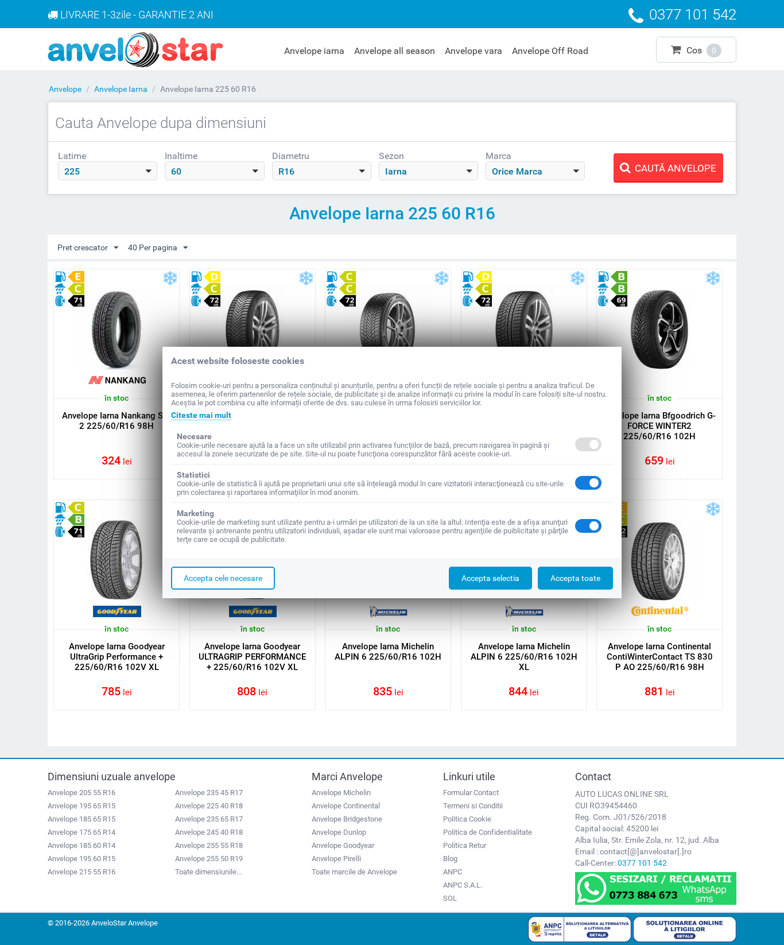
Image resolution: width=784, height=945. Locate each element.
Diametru (290, 155)
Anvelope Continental (346, 805)
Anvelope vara (473, 50)
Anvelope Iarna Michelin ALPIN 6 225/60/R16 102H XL (524, 656)
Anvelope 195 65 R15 (81, 805)
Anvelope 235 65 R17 (209, 819)
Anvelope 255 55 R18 (209, 845)
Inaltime (181, 155)
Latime (72, 155)
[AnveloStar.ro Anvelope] (135, 48)
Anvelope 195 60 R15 (81, 858)
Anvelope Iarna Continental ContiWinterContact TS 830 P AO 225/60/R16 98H (660, 656)
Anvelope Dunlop (339, 832)
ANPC (452, 871)
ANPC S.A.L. (462, 885)
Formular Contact (471, 792)
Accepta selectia (490, 578)
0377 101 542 (642, 862)
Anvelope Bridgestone (347, 819)
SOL (450, 898)
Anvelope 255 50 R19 (209, 858)
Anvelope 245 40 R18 (209, 832)
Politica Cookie (467, 819)
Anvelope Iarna (121, 89)
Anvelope (65, 89)
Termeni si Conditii (473, 805)
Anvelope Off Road (550, 50)
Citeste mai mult (201, 415)
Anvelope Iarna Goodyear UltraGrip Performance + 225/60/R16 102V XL (117, 656)
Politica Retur (464, 845)
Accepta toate (575, 578)
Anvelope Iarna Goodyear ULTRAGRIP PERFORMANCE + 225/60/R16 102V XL (252, 656)
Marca (498, 155)
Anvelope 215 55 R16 (81, 871)
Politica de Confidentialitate (487, 832)
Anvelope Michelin (341, 792)
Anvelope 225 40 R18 (209, 805)
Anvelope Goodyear (343, 845)
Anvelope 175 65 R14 (81, 832)
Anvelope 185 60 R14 (81, 845)
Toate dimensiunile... (208, 871)
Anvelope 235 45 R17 (209, 792)
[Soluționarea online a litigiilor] (684, 928)
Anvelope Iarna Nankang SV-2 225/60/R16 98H (116, 420)
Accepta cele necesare (223, 578)
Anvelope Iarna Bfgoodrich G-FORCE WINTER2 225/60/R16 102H (659, 425)
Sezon (391, 155)
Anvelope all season (394, 50)
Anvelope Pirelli (336, 858)
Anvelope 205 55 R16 (81, 792)
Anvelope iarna (314, 50)
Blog (450, 858)
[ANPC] (579, 928)
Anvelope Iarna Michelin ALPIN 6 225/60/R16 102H (388, 651)
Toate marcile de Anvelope (354, 871)
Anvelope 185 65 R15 (81, 819)
